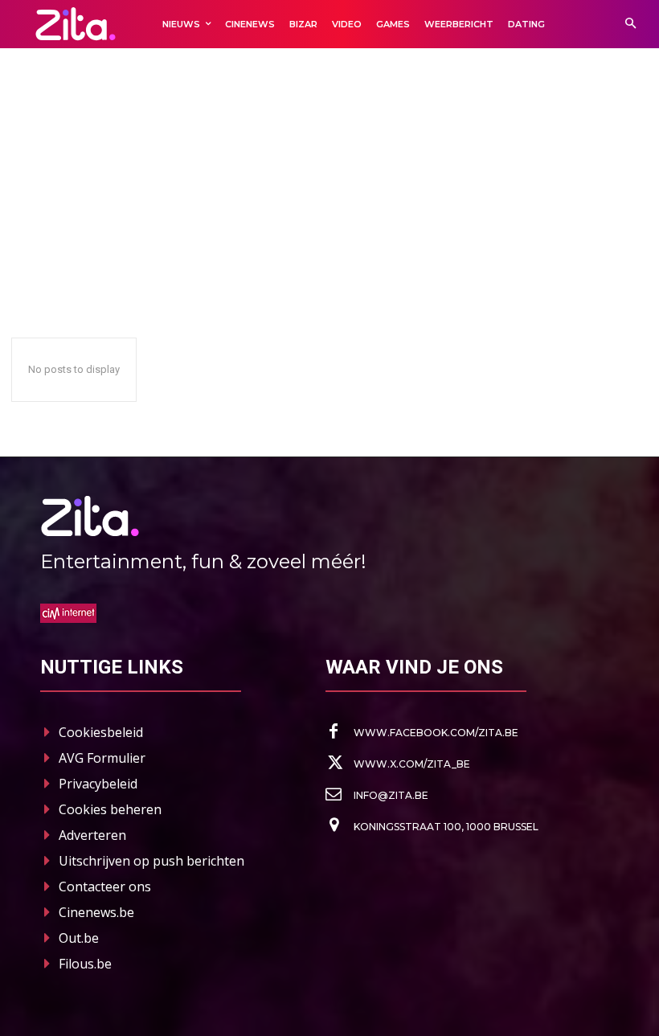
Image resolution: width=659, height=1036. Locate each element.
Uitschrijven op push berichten (151, 861)
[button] (630, 24)
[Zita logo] (75, 23)
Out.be (79, 938)
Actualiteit (258, 180)
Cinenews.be (96, 912)
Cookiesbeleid (101, 732)
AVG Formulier (102, 758)
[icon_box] (421, 732)
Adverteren (92, 835)
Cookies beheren (110, 809)
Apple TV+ (319, 180)
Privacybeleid (98, 783)
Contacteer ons (105, 886)
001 (25, 180)
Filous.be (85, 964)
